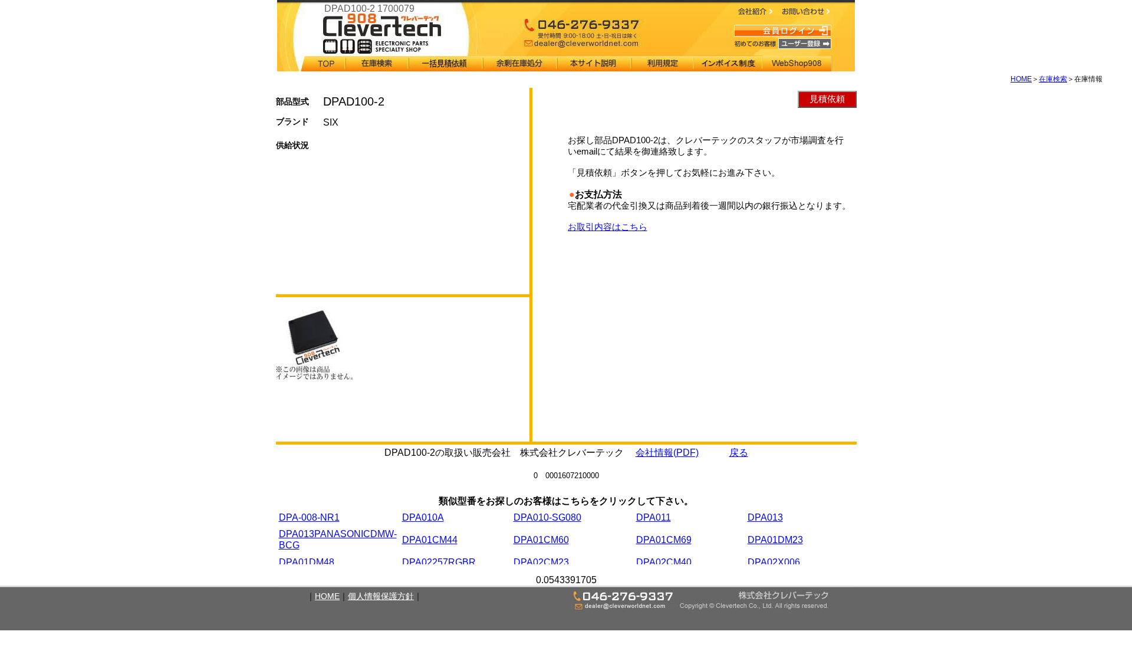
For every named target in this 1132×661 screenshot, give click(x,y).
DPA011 (653, 517)
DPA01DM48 (306, 562)
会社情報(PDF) (667, 453)
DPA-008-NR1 (309, 517)
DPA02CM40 (664, 562)
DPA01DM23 (775, 540)
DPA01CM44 (430, 540)
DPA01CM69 (664, 540)
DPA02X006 (774, 562)
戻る (738, 453)
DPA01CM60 (541, 540)
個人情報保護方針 (381, 596)
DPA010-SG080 (547, 517)
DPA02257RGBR (439, 562)
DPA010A (423, 517)
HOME (1021, 79)
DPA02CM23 (541, 562)
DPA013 (765, 517)
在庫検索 (1053, 79)
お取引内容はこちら (607, 227)
